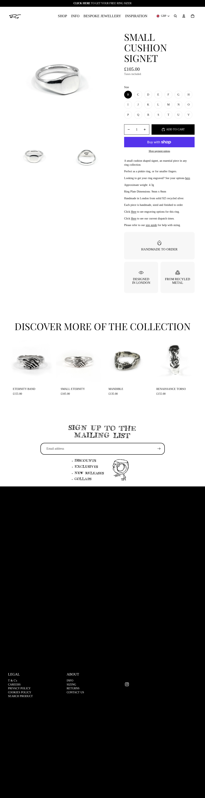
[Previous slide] (11, 360)
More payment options (159, 151)
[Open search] (175, 16)
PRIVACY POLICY (19, 688)
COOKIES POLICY (19, 692)
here (187, 178)
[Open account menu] (183, 16)
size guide (151, 225)
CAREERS (14, 684)
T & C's (12, 680)
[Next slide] (50, 360)
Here (133, 211)
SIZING (71, 684)
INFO (70, 680)
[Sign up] (159, 448)
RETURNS (73, 688)
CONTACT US (75, 692)
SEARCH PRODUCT (20, 696)
